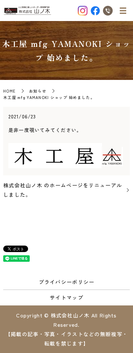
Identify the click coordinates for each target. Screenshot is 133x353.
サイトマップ (66, 297)
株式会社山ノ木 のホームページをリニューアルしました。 (62, 189)
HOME (9, 91)
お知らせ (37, 91)
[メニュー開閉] (123, 10)
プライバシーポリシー (67, 282)
